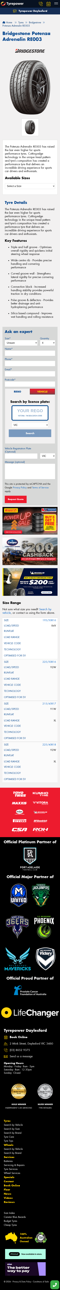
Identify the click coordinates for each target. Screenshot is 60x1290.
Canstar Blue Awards (15, 1217)
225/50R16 (49, 661)
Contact (9, 1181)
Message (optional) (15, 462)
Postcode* (10, 379)
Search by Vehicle (13, 1125)
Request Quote (16, 499)
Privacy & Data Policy (22, 1281)
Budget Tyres (10, 1221)
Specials (9, 1177)
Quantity (44, 338)
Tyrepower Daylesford (32, 11)
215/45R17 (49, 703)
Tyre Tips (8, 1140)
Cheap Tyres (10, 1225)
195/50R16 (49, 620)
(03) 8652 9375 (20, 1050)
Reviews (9, 1202)
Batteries (8, 1161)
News (7, 1193)
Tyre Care (9, 1136)
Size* (8, 338)
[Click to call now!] (41, 4)
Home (8, 22)
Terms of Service (40, 487)
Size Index (9, 1213)
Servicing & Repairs (14, 1165)
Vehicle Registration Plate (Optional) (18, 450)
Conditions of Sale (41, 1281)
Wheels (8, 1145)
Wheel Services (12, 1173)
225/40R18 (49, 744)
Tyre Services (11, 1169)
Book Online (12, 1185)
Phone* (8, 359)
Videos (8, 1198)
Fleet (7, 1189)
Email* (8, 369)
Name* (9, 348)
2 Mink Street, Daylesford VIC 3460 (31, 1043)
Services (9, 1157)
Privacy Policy (20, 487)
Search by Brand (12, 1132)
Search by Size (12, 1128)
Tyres (7, 1121)
